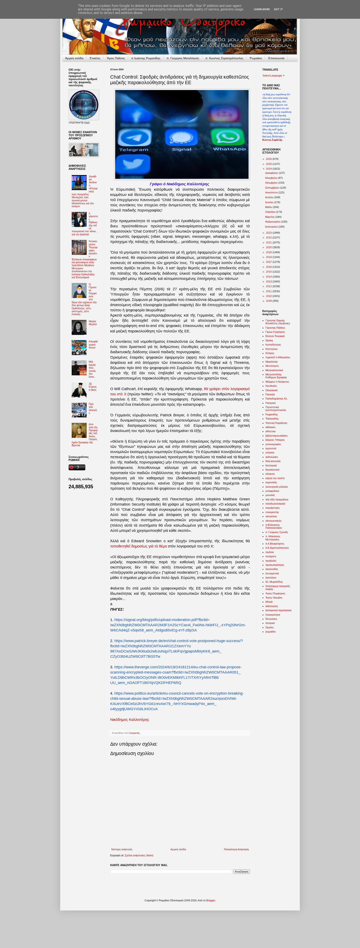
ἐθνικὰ (268, 601)
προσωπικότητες (274, 565)
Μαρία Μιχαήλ (93, 323)
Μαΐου (269, 207)
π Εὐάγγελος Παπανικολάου (273, 526)
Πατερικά (270, 403)
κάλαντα (270, 473)
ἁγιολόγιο (270, 577)
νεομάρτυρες (272, 507)
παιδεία (269, 552)
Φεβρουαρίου (273, 221)
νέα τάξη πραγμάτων (276, 499)
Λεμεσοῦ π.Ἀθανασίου (277, 357)
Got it (278, 9)
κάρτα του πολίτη (275, 478)
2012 (269, 286)
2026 (269, 159)
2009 (269, 300)
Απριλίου (270, 211)
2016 (269, 266)
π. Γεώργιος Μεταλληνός (183, 58)
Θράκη (269, 340)
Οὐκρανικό (271, 390)
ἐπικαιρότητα (272, 614)
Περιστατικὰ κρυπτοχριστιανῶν (275, 409)
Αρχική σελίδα (178, 849)
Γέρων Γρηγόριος (275, 332)
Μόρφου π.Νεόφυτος (277, 381)
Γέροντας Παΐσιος (275, 327)
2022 (269, 237)
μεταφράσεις (272, 491)
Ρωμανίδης (271, 414)
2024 (269, 168)
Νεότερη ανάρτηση (121, 849)
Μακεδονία (271, 361)
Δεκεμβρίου (272, 173)
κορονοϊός (271, 482)
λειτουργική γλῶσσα (276, 486)
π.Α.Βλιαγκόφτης (274, 543)
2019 (269, 252)
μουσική (270, 495)
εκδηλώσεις (271, 457)
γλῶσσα (269, 452)
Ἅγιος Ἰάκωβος (273, 597)
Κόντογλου (271, 349)
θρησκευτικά (272, 469)
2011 (269, 291)
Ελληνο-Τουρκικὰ (275, 336)
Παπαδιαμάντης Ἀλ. (276, 398)
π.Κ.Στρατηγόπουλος (277, 547)
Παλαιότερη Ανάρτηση (236, 849)
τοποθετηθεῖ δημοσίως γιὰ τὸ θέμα (138, 546)
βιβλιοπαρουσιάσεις (276, 435)
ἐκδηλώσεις (271, 606)
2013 (269, 281)
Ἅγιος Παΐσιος (116, 58)
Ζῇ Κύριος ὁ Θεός (93, 386)
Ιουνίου (269, 202)
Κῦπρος (269, 353)
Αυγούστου (272, 192)
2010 (269, 296)
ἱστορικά (270, 623)
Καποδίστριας (273, 344)
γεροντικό (270, 448)
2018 (269, 257)
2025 (269, 164)
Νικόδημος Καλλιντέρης (129, 720)
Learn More (262, 9)
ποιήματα (270, 556)
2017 (269, 261)
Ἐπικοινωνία (276, 58)
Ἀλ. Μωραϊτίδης (274, 581)
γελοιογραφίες (273, 444)
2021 (269, 242)
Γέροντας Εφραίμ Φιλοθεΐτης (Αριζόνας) (277, 322)
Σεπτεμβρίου (272, 187)
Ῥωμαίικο (256, 58)
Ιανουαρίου (272, 226)
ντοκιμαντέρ (272, 512)
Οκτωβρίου (271, 182)
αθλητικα (270, 431)
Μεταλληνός (272, 365)
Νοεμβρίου (271, 178)
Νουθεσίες (271, 385)
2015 (269, 271)
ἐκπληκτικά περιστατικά (278, 610)
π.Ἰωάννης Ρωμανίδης (145, 58)
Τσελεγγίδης (272, 418)
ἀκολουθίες (271, 569)
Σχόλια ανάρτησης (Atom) (139, 855)
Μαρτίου (270, 216)
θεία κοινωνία (272, 461)
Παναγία (270, 394)
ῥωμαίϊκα (270, 631)
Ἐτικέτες (95, 58)
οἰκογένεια (271, 516)
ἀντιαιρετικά (272, 573)
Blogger (210, 900)
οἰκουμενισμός (273, 520)
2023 (269, 232)
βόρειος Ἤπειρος (275, 439)
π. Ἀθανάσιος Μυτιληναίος (272, 538)
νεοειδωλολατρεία (275, 503)
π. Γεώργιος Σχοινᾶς (276, 532)
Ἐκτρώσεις (271, 618)
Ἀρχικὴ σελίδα (74, 58)
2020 (269, 247)
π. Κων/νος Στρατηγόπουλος (224, 58)
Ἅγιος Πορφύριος (275, 593)
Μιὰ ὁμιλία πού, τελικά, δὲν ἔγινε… (92, 369)
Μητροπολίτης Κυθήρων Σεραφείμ (276, 376)
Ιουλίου (269, 197)
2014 (269, 276)
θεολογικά (271, 465)
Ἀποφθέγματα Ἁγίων (93, 344)
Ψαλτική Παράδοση (276, 423)
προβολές (270, 560)
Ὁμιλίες (269, 627)
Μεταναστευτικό (274, 370)
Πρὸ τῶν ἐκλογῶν (93, 409)
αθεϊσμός (270, 427)
